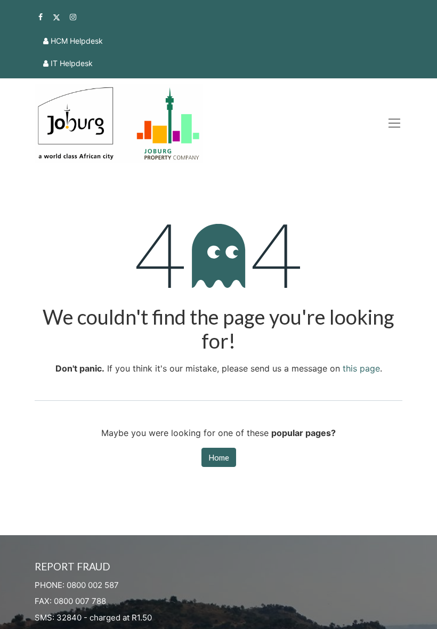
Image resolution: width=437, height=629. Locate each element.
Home (218, 457)
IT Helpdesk (72, 63)
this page (361, 368)
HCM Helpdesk (77, 40)
